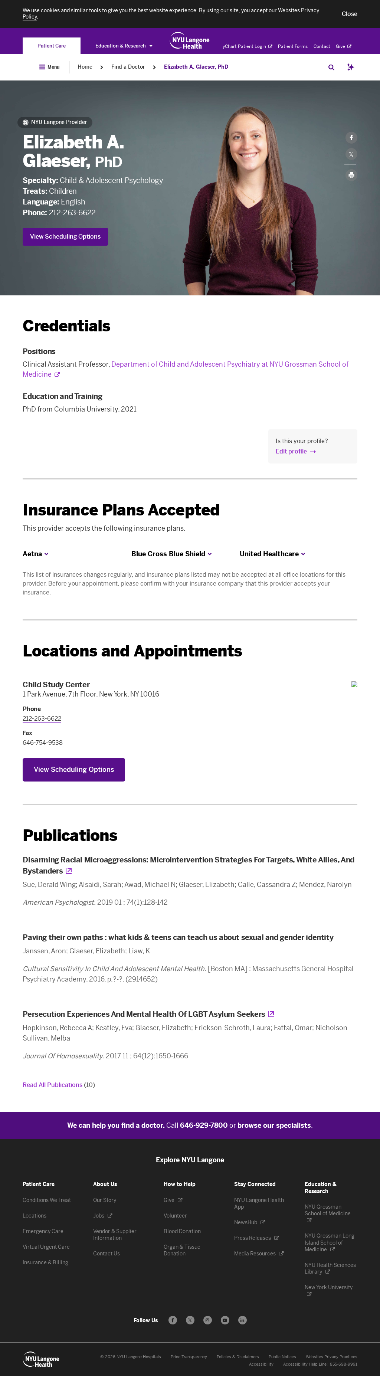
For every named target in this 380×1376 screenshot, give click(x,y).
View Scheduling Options (65, 236)
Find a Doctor (128, 67)
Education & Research (121, 46)
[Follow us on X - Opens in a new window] (190, 1320)
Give (341, 46)
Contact (322, 46)
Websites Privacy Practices (331, 1356)
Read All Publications (59, 1084)
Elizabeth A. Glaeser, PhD (196, 67)
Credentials (66, 326)
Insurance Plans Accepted (121, 510)
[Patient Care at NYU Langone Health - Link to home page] (190, 40)
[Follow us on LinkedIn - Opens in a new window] (242, 1320)
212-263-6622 (72, 212)
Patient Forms (293, 46)
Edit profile (291, 451)
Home (85, 67)
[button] (349, 14)
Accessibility (261, 1364)
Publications (70, 835)
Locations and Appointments (132, 651)
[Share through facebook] (351, 138)
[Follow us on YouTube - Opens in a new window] (225, 1320)
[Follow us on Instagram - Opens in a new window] (207, 1320)
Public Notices (282, 1356)
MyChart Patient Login (243, 46)
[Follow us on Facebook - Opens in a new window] (172, 1320)
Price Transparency (189, 1356)
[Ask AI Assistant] (350, 67)
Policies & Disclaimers (238, 1356)
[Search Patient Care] (331, 67)
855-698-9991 (343, 1364)
